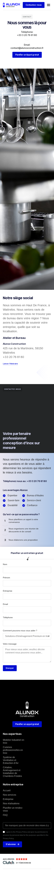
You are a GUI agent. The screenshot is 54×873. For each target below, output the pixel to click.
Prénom (6, 577)
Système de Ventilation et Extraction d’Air (10, 760)
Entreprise (7, 591)
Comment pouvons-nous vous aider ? (20, 630)
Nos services (9, 795)
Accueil (7, 790)
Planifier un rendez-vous (13, 809)
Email (5, 604)
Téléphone (8, 617)
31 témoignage (23, 863)
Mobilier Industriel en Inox (13, 741)
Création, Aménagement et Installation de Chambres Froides (12, 771)
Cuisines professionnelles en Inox (13, 750)
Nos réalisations (11, 803)
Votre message (10, 644)
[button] (48, 5)
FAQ (5, 815)
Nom (5, 564)
